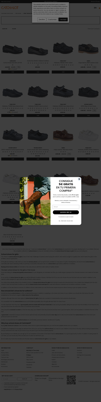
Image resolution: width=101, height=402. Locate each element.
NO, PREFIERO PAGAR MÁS (66, 220)
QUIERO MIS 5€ (66, 212)
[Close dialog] (79, 179)
